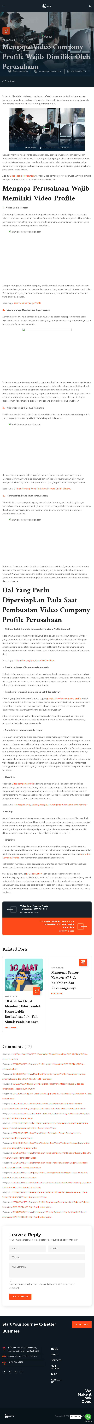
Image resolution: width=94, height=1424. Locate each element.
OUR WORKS (55, 1367)
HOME (54, 1349)
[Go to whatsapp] (88, 1417)
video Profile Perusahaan (22, 176)
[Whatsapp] (21, 1372)
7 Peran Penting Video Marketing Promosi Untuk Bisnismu (42, 489)
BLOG (54, 1374)
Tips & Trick (8, 40)
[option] (24, 996)
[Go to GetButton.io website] (88, 1421)
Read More (10, 1027)
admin (11, 81)
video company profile (23, 784)
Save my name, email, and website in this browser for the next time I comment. (42, 1286)
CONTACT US (56, 1381)
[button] (90, 6)
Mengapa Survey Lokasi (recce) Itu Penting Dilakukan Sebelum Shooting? (50, 805)
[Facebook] (4, 1372)
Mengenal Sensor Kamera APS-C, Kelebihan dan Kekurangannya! (65, 980)
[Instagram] (10, 1372)
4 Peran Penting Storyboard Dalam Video (34, 660)
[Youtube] (16, 1372)
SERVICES (56, 1360)
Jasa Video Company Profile (27, 303)
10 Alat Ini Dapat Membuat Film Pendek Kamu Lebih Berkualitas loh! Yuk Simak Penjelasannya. (23, 1011)
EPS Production (34, 874)
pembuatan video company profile (64, 699)
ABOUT (55, 1354)
